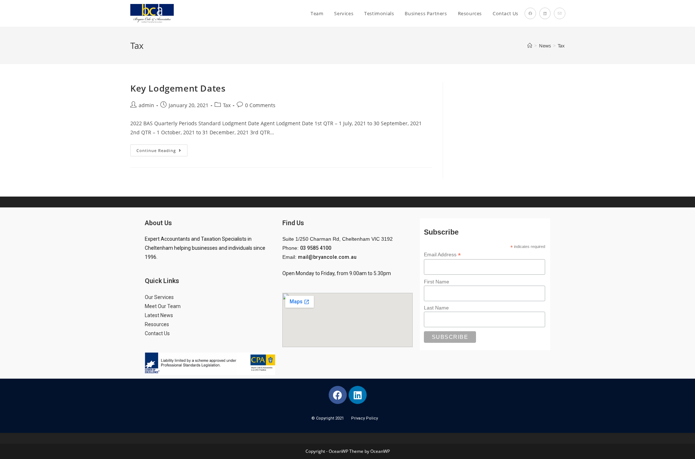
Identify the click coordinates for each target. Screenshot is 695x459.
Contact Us (158, 333)
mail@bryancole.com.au (327, 257)
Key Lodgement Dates (178, 88)
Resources (157, 324)
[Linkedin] (358, 395)
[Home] (529, 45)
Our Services (159, 297)
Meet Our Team (163, 306)
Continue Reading (162, 148)
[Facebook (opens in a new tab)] (530, 13)
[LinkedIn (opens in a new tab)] (545, 13)
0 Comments (260, 105)
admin (146, 105)
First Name (436, 282)
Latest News (159, 315)
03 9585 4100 (315, 248)
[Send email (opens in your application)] (559, 13)
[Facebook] (338, 395)
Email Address (442, 254)
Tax (561, 45)
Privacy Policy (364, 418)
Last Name (436, 308)
